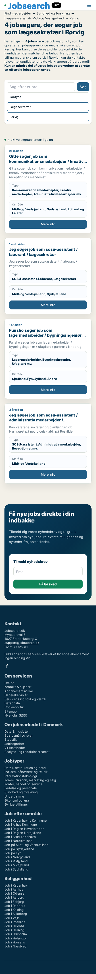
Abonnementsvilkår (18, 691)
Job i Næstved (15, 946)
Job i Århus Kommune (20, 824)
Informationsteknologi (20, 776)
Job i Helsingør (15, 938)
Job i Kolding (14, 910)
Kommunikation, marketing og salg (30, 780)
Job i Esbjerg (14, 902)
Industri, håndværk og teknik (26, 772)
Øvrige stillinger (16, 804)
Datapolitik (12, 703)
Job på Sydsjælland (19, 849)
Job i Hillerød (14, 926)
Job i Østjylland (16, 861)
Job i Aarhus (13, 889)
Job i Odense (14, 893)
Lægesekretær (15, 18)
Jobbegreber (14, 744)
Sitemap (10, 711)
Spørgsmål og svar (18, 735)
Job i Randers (14, 906)
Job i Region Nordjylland (22, 833)
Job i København (16, 885)
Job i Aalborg (14, 897)
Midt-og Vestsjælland (48, 18)
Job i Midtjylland (16, 865)
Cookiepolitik (14, 707)
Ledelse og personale (20, 788)
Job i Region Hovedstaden (24, 829)
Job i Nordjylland (17, 857)
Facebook (6, 666)
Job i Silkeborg (15, 914)
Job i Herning (14, 930)
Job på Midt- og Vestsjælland (26, 845)
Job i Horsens (14, 942)
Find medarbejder (17, 13)
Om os (9, 683)
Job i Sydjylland (16, 869)
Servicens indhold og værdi (25, 699)
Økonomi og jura (16, 800)
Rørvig (74, 18)
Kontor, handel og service (23, 784)
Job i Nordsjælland (18, 841)
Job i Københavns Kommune (25, 820)
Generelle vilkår (15, 695)
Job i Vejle (12, 918)
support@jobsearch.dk (21, 642)
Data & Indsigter (16, 731)
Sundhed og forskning (53, 13)
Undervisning (14, 796)
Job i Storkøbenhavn (20, 837)
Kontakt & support (17, 687)
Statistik (10, 739)
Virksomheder (14, 748)
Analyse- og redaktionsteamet (27, 752)
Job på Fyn (12, 853)
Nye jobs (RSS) (15, 715)
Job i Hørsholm (15, 934)
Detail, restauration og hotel (25, 768)
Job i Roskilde (14, 922)
